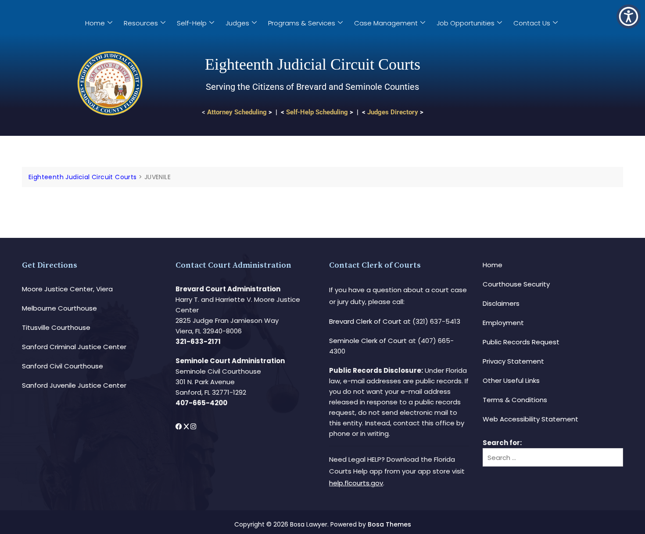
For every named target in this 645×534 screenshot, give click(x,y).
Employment (503, 322)
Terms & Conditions (515, 399)
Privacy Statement (513, 361)
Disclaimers (501, 303)
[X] (187, 426)
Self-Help (192, 23)
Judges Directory (392, 112)
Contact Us (531, 23)
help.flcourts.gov (356, 483)
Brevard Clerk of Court (365, 321)
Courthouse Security (516, 284)
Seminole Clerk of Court (368, 340)
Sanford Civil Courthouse (62, 366)
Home (95, 23)
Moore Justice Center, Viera (67, 289)
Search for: (502, 442)
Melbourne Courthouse (59, 308)
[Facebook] (180, 426)
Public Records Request (521, 342)
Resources (141, 23)
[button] (628, 16)
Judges (237, 23)
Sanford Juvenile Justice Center (74, 385)
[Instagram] (193, 426)
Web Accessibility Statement (530, 419)
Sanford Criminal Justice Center (74, 346)
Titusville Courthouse (56, 327)
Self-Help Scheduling (317, 112)
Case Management (386, 23)
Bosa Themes (389, 524)
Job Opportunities (465, 23)
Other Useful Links (511, 380)
